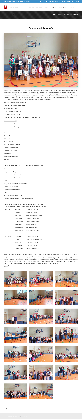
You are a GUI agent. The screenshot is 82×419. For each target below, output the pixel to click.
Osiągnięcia (53, 7)
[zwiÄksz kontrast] (41, 1)
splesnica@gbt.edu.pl (67, 1)
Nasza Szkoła (38, 7)
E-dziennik (31, 7)
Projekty (46, 7)
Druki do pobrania (63, 7)
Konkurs (72, 7)
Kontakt (77, 1)
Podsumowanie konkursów (71, 14)
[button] (11, 408)
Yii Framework (24, 416)
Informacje (15, 7)
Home (10, 7)
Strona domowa (57, 14)
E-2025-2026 (12, 14)
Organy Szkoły (23, 7)
